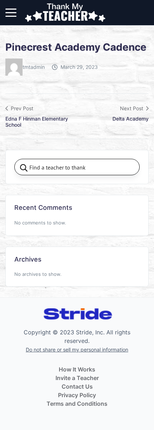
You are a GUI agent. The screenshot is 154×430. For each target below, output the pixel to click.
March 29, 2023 (79, 67)
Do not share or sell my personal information (77, 349)
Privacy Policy (77, 395)
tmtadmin (34, 67)
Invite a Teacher (77, 377)
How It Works (77, 369)
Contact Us (77, 386)
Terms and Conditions (77, 403)
